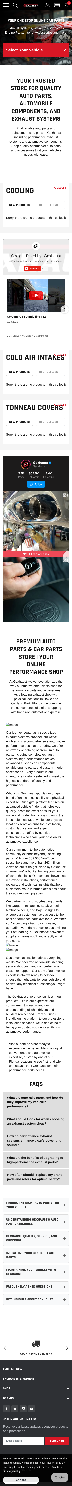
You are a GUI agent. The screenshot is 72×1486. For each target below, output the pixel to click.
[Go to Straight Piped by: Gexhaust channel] (36, 246)
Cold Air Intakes (35, 358)
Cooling (20, 191)
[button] (57, 5)
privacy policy (12, 1471)
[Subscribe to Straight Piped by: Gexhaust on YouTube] (36, 268)
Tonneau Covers (34, 408)
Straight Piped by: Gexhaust (36, 256)
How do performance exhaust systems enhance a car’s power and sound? (34, 1140)
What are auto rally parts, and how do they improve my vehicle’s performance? (35, 1102)
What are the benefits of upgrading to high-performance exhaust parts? (35, 1160)
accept (21, 1480)
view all (60, 188)
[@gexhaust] (26, 464)
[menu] (6, 5)
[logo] (31, 5)
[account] (47, 5)
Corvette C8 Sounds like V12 (26, 316)
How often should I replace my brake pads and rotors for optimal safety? (34, 1177)
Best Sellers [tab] (48, 205)
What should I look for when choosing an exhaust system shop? (35, 1121)
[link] (6, 1408)
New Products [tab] (19, 205)
